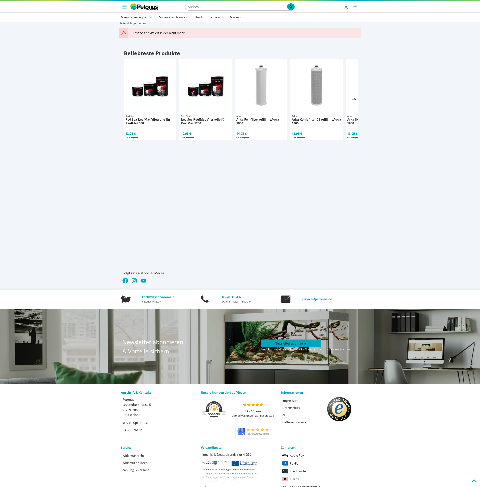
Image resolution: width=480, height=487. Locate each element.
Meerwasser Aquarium (137, 17)
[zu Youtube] (143, 280)
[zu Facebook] (126, 280)
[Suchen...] (291, 6)
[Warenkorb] (355, 6)
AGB (285, 415)
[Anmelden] (346, 6)
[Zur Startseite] (144, 6)
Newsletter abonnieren (291, 343)
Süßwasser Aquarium (174, 17)
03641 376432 (231, 297)
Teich (199, 17)
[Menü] (125, 6)
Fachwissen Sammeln (158, 297)
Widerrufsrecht (133, 456)
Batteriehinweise (294, 422)
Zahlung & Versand (136, 470)
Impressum (290, 401)
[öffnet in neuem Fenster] (253, 432)
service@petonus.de (317, 299)
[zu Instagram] (134, 280)
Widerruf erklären (135, 463)
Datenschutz (291, 408)
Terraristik (216, 17)
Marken (235, 17)
